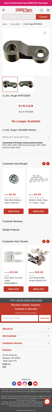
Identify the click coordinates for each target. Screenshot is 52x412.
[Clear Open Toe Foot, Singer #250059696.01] (13, 269)
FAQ (4, 367)
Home (4, 24)
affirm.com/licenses (38, 404)
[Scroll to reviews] (26, 100)
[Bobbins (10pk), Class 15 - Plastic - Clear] (38, 191)
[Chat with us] (41, 10)
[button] (3, 10)
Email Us (6, 364)
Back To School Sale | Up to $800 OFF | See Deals (26, 3)
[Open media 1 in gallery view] (44, 33)
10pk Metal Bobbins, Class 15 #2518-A (13, 201)
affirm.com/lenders (24, 398)
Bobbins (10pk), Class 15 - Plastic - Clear (38, 201)
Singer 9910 (15, 24)
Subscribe (44, 318)
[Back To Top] (48, 408)
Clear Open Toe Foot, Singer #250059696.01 (13, 280)
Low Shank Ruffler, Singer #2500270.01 (37, 279)
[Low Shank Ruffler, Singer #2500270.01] (38, 269)
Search (44, 17)
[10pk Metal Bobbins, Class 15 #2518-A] (13, 191)
